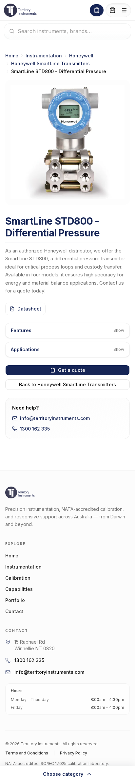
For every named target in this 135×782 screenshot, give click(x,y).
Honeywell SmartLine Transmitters (50, 63)
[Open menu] (124, 10)
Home (11, 55)
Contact (14, 611)
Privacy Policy (73, 753)
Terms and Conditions (26, 753)
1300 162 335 (35, 428)
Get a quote (71, 370)
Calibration (17, 578)
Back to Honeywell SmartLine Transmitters (67, 384)
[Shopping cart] (112, 10)
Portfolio (15, 600)
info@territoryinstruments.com (55, 418)
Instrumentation (44, 55)
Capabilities (19, 589)
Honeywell (81, 55)
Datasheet (29, 308)
